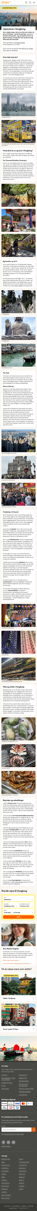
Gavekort (4, 1180)
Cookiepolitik (7, 1206)
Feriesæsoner (5, 1165)
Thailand (21, 1186)
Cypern (21, 1159)
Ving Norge (23, 1206)
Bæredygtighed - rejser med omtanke (8, 1079)
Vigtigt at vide (23, 1078)
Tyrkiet (21, 1189)
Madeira (21, 1180)
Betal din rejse (5, 1159)
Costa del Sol (23, 1165)
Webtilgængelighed (25, 1092)
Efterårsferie (5, 1186)
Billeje (3, 1177)
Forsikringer (5, 1171)
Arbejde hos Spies (6, 1083)
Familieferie (5, 1168)
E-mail (3, 1126)
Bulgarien (22, 1177)
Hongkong (30, 34)
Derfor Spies (5, 1089)
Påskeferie (4, 1189)
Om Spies (4, 1075)
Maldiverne (22, 1168)
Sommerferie (5, 1183)
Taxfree (3, 1174)
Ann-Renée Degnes (19, 43)
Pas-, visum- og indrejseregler (23, 1085)
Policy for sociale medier (26, 1089)
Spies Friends (5, 1198)
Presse (3, 1086)
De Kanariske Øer (24, 1162)
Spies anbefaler (6, 1195)
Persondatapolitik (16, 1206)
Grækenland (22, 1171)
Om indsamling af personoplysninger (12, 1134)
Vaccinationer (23, 1095)
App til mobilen (6, 1146)
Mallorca (21, 1183)
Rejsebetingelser (24, 1081)
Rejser (3, 1162)
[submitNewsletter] (34, 1129)
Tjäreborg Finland (13, 1208)
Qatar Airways (19, 882)
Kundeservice (23, 1075)
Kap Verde (22, 1174)
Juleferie (4, 1192)
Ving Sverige (30, 1206)
